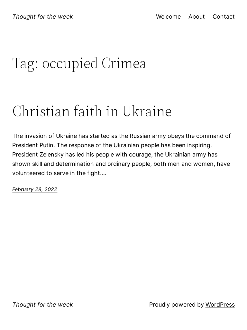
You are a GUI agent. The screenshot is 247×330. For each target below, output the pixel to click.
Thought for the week (42, 16)
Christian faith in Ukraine (92, 110)
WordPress (220, 304)
